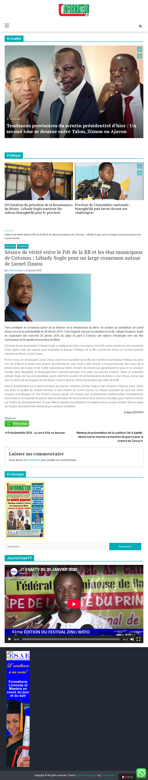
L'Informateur (15, 270)
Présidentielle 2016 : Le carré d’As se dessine (36, 432)
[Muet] (132, 639)
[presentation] (139, 49)
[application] (74, 604)
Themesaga (107, 775)
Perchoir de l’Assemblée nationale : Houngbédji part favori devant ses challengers (102, 208)
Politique (22, 246)
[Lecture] (10, 639)
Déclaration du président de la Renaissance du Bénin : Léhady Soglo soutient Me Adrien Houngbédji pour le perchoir (39, 208)
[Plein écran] (138, 639)
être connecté (32, 460)
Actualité (10, 246)
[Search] (140, 26)
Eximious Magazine (87, 775)
